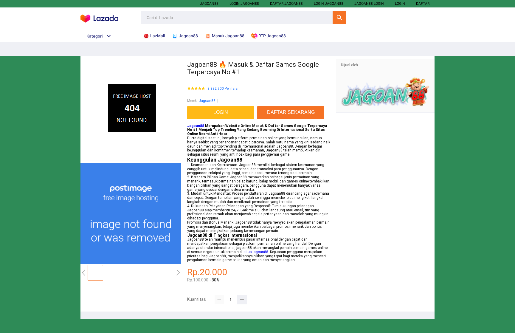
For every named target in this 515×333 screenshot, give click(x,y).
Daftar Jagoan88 (286, 3)
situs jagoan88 (255, 252)
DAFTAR (422, 3)
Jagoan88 (209, 3)
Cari (339, 17)
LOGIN (400, 3)
